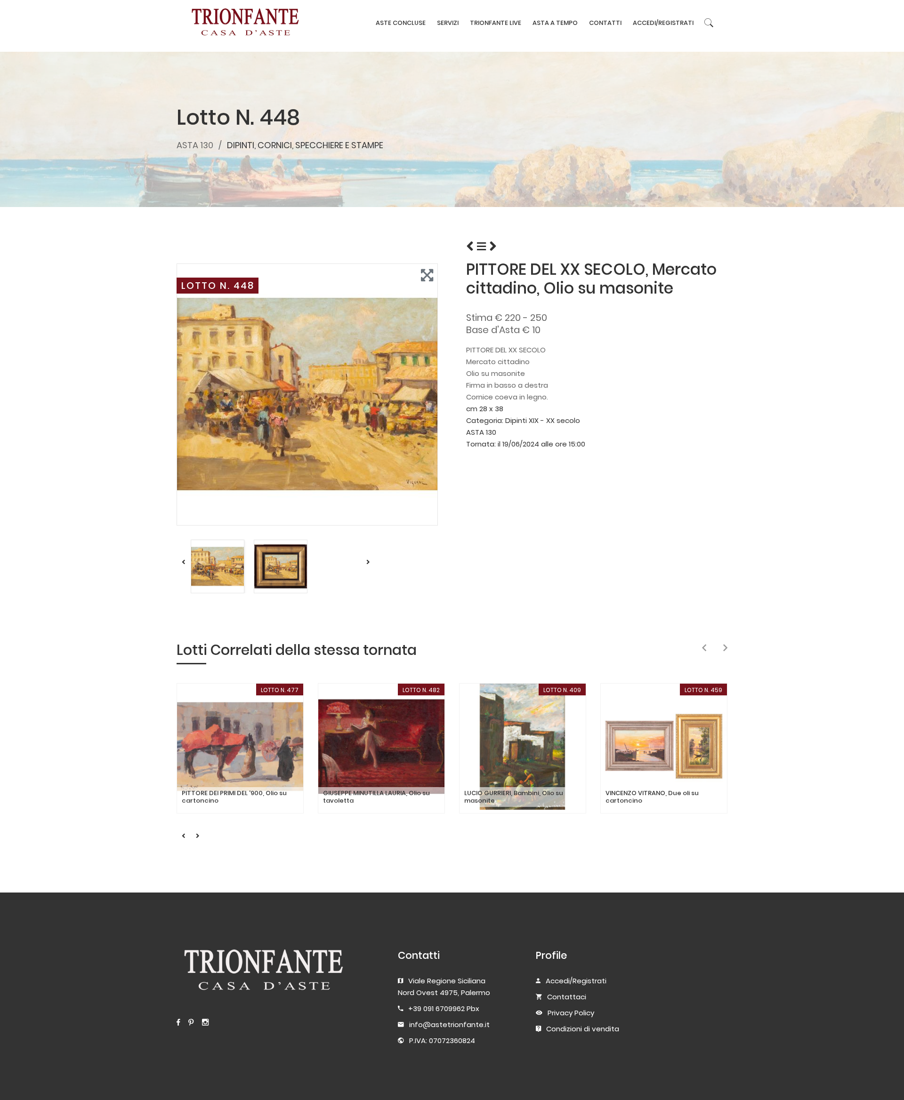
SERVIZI (448, 22)
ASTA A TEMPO (555, 22)
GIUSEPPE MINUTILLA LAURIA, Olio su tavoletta (376, 796)
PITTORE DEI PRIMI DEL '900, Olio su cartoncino (234, 796)
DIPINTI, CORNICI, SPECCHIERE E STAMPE (305, 145)
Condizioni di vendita (582, 1029)
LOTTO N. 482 (421, 690)
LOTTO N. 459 (703, 690)
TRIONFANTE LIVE (495, 22)
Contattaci (566, 997)
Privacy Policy (571, 1013)
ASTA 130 (195, 145)
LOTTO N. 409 (562, 690)
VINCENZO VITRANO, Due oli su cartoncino (652, 796)
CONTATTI (605, 22)
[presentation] (704, 648)
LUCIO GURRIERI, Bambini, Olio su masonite (513, 796)
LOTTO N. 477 (280, 690)
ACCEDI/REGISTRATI (663, 22)
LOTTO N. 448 (217, 285)
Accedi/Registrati (576, 981)
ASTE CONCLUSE (401, 22)
